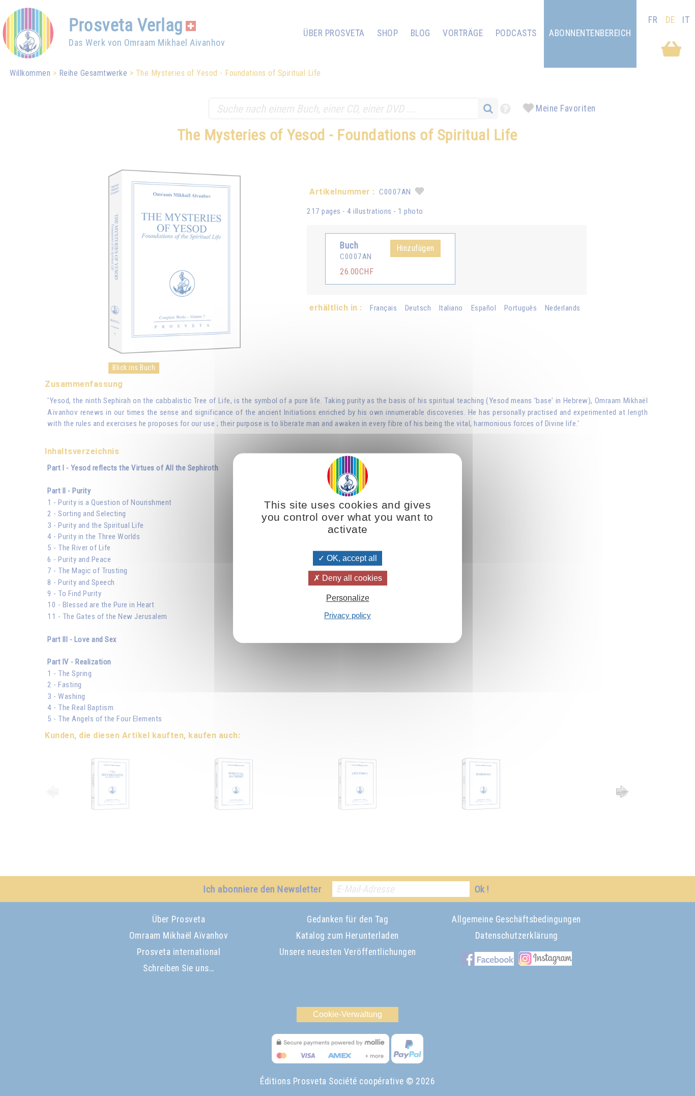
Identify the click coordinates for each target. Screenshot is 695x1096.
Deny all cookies (351, 578)
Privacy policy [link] (347, 615)
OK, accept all (351, 558)
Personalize (347, 598)
